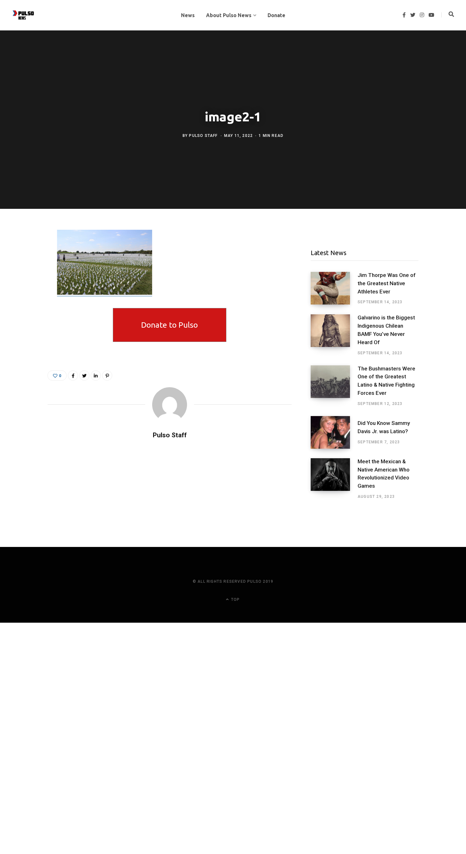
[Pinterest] (107, 375)
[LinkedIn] (96, 375)
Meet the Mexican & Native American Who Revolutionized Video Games (384, 473)
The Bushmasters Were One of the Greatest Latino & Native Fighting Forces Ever (386, 380)
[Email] (24, 286)
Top (235, 599)
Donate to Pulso (169, 324)
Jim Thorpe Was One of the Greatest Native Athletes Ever (387, 283)
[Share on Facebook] (24, 253)
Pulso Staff (203, 135)
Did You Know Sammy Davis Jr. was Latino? (384, 427)
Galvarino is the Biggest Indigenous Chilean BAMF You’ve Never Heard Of (386, 329)
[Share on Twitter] (24, 270)
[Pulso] (23, 15)
